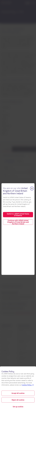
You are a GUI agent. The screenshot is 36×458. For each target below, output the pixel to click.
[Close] (31, 188)
